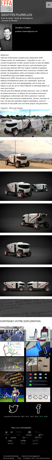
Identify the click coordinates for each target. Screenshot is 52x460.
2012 (32, 416)
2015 (46, 416)
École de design (8, 458)
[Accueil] (6, 6)
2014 (41, 416)
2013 (36, 416)
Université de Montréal (11, 456)
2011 (27, 416)
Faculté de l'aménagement (31, 456)
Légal (19, 458)
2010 (23, 416)
